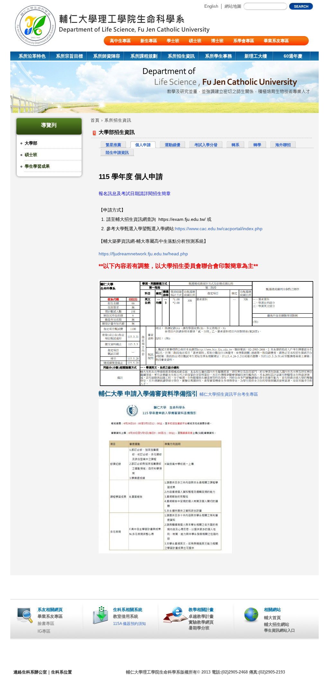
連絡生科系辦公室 (30, 672)
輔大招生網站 (276, 624)
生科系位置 (61, 672)
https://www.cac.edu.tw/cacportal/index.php (218, 228)
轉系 (235, 145)
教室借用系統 (125, 616)
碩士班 (195, 40)
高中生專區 (120, 40)
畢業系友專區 (276, 40)
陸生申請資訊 (117, 152)
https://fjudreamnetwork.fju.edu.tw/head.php (143, 253)
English (211, 6)
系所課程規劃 (143, 56)
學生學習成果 (37, 166)
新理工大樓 (256, 56)
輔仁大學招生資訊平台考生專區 (229, 394)
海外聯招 (283, 145)
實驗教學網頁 (201, 622)
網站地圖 (233, 6)
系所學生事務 (218, 56)
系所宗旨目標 (69, 56)
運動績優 (172, 145)
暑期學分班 (199, 628)
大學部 (31, 143)
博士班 (217, 40)
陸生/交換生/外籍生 (128, 50)
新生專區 (148, 40)
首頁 (95, 120)
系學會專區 (243, 40)
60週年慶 (293, 56)
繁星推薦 (113, 145)
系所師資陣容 (106, 56)
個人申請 (143, 145)
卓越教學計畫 (201, 616)
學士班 (173, 40)
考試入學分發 (206, 145)
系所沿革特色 (32, 56)
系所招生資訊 (181, 56)
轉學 (257, 145)
